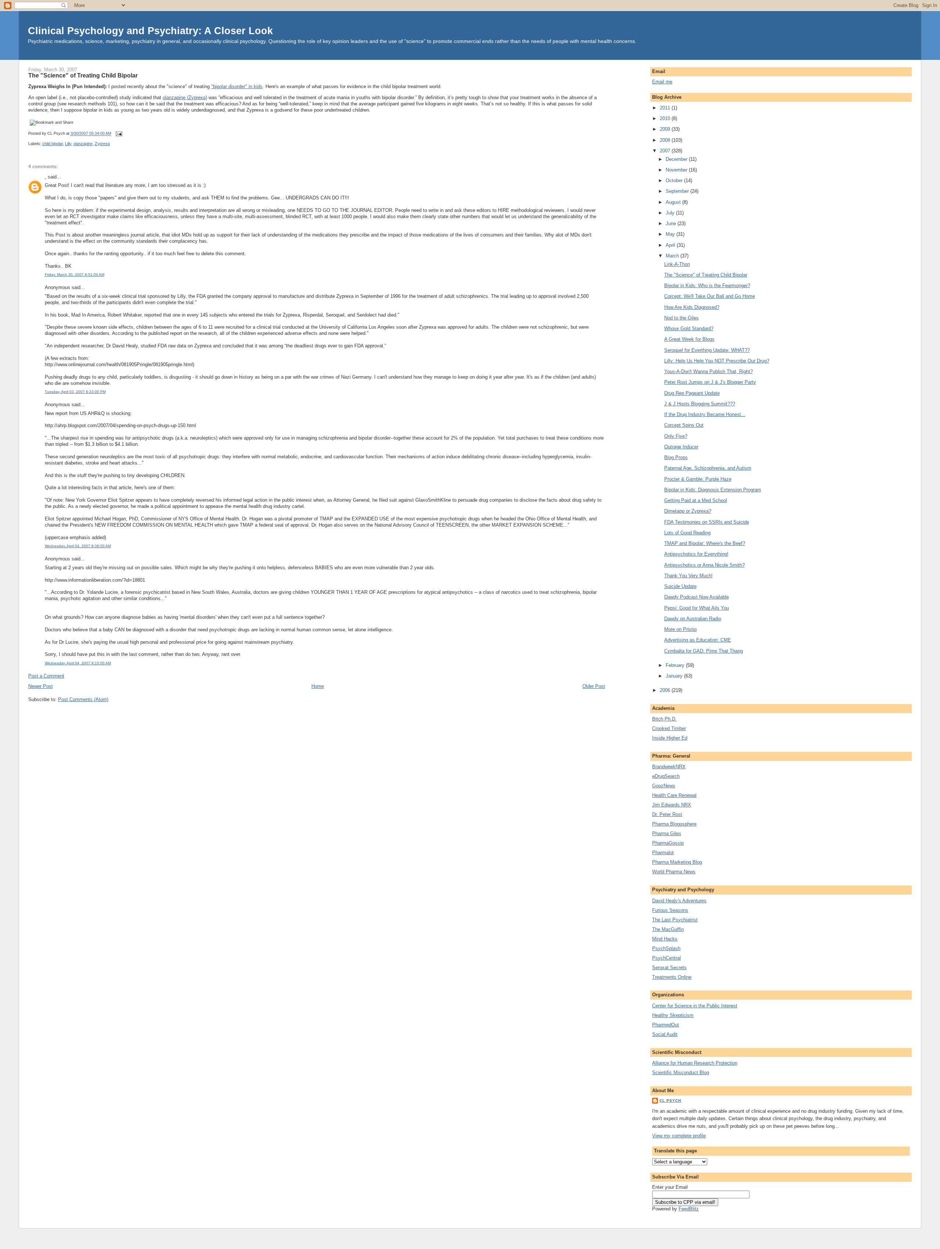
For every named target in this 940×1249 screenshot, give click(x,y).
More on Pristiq (680, 629)
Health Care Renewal (674, 795)
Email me (662, 81)
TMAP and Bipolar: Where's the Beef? (704, 543)
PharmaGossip (668, 843)
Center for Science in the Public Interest (694, 1005)
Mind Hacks (664, 939)
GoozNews (663, 785)
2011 (666, 108)
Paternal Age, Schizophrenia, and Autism (707, 468)
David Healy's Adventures (679, 900)
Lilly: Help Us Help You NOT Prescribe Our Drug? (716, 361)
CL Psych (670, 1100)
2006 (666, 690)
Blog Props (676, 457)
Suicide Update (680, 586)
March (673, 256)
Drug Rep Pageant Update (692, 393)
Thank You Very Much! (688, 575)
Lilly (68, 143)
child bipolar (52, 143)
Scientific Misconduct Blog (680, 1072)
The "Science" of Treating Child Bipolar (83, 75)
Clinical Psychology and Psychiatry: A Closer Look (150, 30)
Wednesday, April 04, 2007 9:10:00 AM (78, 663)
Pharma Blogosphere (674, 824)
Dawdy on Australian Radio (692, 618)
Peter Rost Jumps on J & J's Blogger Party (710, 382)
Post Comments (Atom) (83, 699)
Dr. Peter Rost (667, 814)
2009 (666, 129)
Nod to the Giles (681, 318)
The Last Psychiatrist (675, 920)
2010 (666, 118)
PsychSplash (666, 948)
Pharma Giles (666, 833)
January (675, 676)
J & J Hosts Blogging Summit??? (699, 404)
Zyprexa (102, 143)
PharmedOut (665, 1025)
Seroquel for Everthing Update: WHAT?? (707, 350)
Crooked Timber (669, 728)
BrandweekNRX (669, 766)
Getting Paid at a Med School (695, 500)
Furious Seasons (670, 910)
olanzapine (83, 143)
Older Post (593, 686)
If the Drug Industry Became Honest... (704, 414)
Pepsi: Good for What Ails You (696, 608)
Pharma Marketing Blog (677, 862)
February (676, 665)
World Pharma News (673, 871)
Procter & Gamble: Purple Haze (697, 479)
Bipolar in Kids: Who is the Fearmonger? (707, 285)
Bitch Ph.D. (664, 719)
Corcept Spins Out (684, 425)
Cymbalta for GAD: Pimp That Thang (703, 651)
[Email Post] (118, 133)
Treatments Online (671, 977)
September (678, 191)
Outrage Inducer (681, 447)
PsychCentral (666, 958)
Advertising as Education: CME (697, 640)
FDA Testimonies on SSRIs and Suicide (706, 522)
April (671, 245)
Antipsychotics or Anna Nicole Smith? (704, 565)
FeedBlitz (689, 1209)
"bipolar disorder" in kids (237, 86)
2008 (666, 140)
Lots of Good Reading (687, 532)
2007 (666, 151)
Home (317, 686)
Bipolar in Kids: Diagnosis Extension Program (712, 489)
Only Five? (675, 436)
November (677, 170)
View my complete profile (679, 1135)
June (671, 223)
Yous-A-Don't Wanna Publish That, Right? (708, 371)
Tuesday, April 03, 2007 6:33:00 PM (75, 392)
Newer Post (40, 686)
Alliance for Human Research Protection (694, 1063)
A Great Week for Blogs (689, 339)
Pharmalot (663, 852)
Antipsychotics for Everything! (696, 554)
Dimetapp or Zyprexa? (687, 511)
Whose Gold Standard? (688, 328)
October (675, 180)
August (674, 202)
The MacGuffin (668, 929)
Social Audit (664, 1034)
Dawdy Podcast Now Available (696, 597)
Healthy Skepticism (673, 1015)
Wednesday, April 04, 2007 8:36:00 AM (78, 546)
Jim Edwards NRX (671, 805)
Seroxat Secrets (669, 967)
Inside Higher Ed (669, 738)
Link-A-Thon (677, 264)
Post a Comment (46, 676)
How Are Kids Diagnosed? (691, 307)
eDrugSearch (666, 776)
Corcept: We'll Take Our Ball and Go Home (709, 296)
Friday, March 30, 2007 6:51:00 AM (74, 274)
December (677, 159)
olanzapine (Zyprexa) (185, 97)
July (671, 213)
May (671, 234)
